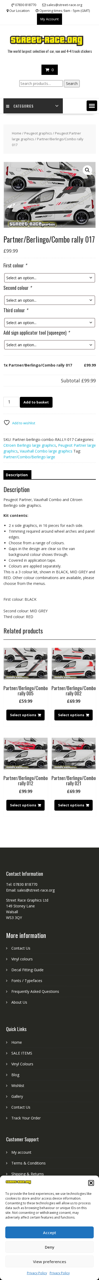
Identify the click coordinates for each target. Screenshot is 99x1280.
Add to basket (36, 402)
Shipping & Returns (27, 1173)
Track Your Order (26, 1117)
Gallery (17, 1096)
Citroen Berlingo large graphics (29, 445)
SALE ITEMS (21, 1053)
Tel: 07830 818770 (21, 884)
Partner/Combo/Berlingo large (29, 456)
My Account (49, 19)
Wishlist (17, 1085)
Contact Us (20, 948)
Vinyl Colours (22, 1063)
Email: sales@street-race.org (30, 890)
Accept (49, 1232)
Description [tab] (17, 474)
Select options (23, 715)
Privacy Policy (37, 1273)
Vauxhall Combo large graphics (46, 451)
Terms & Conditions (28, 1163)
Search (72, 83)
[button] (91, 1183)
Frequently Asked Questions (35, 991)
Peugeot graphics (38, 133)
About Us (19, 1002)
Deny (49, 1247)
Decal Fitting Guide (27, 969)
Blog (15, 1074)
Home (16, 133)
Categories (23, 106)
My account (21, 1152)
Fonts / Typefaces (26, 980)
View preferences (49, 1261)
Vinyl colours (22, 958)
